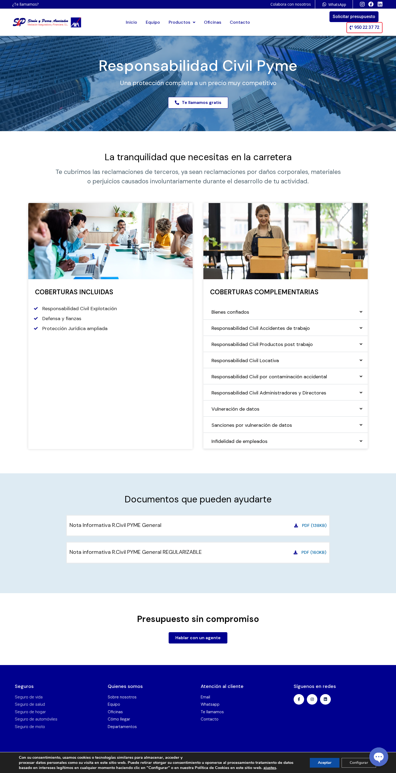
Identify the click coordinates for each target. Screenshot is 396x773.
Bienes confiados (230, 312)
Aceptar (324, 762)
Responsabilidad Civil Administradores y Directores (268, 393)
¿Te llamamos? (25, 4)
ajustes (269, 767)
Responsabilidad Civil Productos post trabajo (262, 344)
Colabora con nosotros (290, 4)
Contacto (240, 22)
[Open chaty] (378, 756)
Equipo (153, 22)
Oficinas (212, 22)
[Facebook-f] (299, 699)
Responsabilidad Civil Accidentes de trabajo (260, 328)
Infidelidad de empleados (239, 441)
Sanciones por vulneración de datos (251, 425)
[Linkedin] (325, 699)
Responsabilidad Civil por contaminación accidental (269, 376)
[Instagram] (312, 699)
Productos (179, 22)
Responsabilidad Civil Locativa (245, 360)
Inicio (131, 22)
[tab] (285, 312)
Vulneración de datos (235, 409)
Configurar (359, 762)
